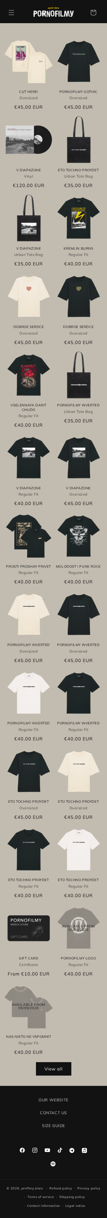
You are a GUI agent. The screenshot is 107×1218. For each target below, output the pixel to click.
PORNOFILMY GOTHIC (78, 92)
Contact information (43, 1206)
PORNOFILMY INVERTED (78, 405)
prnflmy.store (32, 1188)
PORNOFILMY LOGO (78, 958)
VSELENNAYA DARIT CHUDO (29, 407)
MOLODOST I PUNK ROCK (78, 566)
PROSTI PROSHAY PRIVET (28, 566)
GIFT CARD (28, 958)
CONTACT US (53, 1112)
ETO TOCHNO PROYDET (78, 170)
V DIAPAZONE (28, 170)
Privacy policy (88, 1188)
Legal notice (75, 1206)
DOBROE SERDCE (28, 327)
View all (54, 1069)
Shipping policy (72, 1197)
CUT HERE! (28, 92)
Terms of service (40, 1197)
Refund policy (60, 1188)
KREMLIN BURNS (78, 248)
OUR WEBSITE (53, 1099)
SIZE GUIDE (53, 1125)
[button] (11, 12)
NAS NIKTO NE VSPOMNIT (28, 1036)
